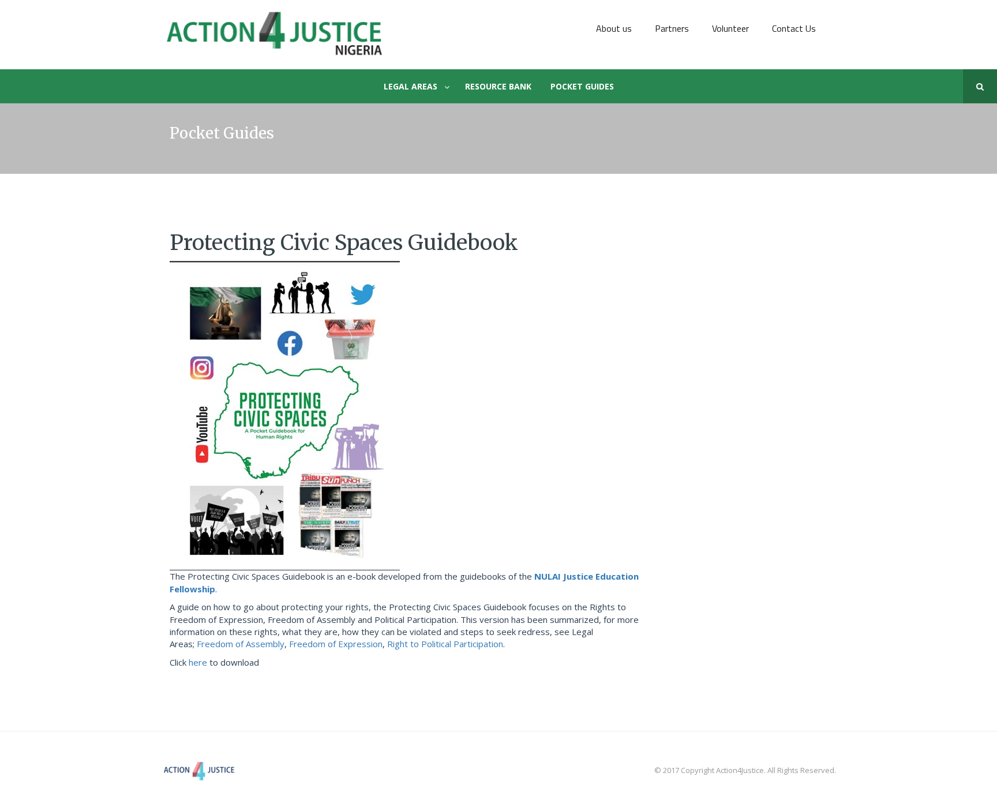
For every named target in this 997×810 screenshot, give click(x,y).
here (198, 662)
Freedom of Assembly (240, 644)
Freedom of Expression (336, 644)
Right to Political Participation (445, 644)
